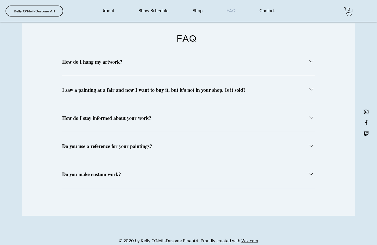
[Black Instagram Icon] (366, 112)
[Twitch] (366, 133)
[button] (349, 11)
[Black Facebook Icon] (366, 123)
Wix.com (249, 240)
